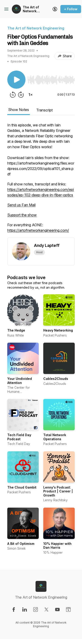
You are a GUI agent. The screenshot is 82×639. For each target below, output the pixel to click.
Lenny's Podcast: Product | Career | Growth (58, 491)
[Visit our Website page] (68, 609)
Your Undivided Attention (19, 381)
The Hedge (16, 330)
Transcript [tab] (44, 110)
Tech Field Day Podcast (19, 437)
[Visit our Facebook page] (13, 609)
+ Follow (70, 9)
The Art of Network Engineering (32, 9)
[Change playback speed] (30, 94)
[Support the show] (55, 9)
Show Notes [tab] (18, 109)
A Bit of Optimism (20, 544)
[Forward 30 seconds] (21, 94)
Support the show (22, 215)
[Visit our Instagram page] (35, 609)
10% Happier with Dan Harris (57, 546)
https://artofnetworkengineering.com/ (38, 230)
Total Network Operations (54, 437)
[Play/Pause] (16, 80)
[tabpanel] (41, 180)
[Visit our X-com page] (46, 609)
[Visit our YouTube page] (57, 609)
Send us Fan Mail (21, 205)
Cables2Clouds (55, 379)
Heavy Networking (58, 330)
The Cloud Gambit (21, 487)
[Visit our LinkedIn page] (24, 609)
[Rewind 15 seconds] (13, 94)
